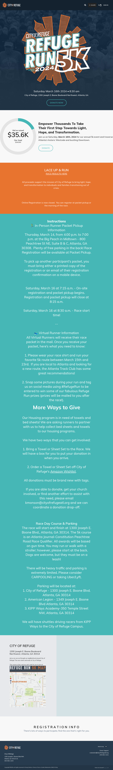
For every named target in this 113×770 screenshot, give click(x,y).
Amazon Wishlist (63, 471)
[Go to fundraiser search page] (85, 5)
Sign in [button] (105, 5)
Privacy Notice (28, 767)
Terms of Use (36, 767)
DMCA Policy (54, 767)
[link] (11, 5)
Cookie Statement (45, 767)
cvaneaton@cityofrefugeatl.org (99, 753)
